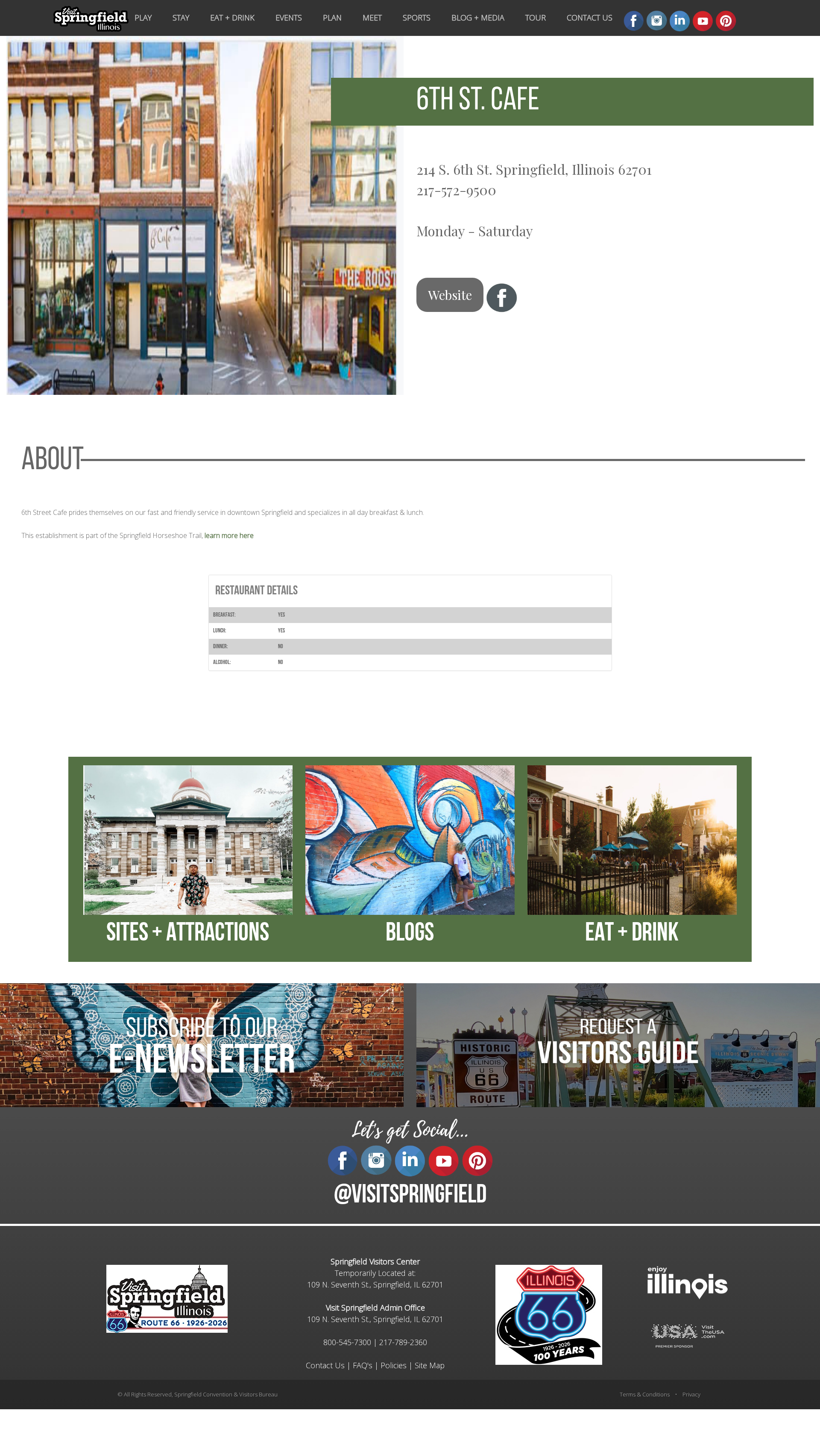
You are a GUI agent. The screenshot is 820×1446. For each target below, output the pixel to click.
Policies (394, 1365)
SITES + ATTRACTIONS (187, 934)
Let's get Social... (410, 1130)
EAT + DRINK (632, 934)
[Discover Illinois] (687, 1335)
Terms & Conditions (645, 1394)
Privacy (691, 1394)
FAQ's (362, 1365)
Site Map (430, 1365)
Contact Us (325, 1365)
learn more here (229, 535)
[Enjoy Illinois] (687, 1282)
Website (450, 294)
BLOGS (410, 934)
